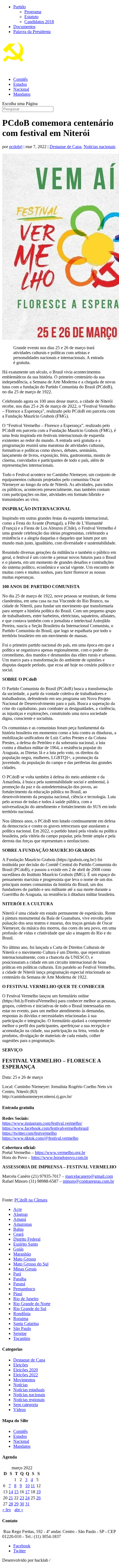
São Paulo (22, 1328)
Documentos (24, 26)
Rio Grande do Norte (31, 1303)
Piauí (17, 1293)
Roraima (20, 1318)
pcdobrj (15, 146)
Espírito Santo (25, 1244)
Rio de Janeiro (25, 1298)
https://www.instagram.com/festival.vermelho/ (42, 1123)
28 (11, 1504)
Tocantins (21, 1338)
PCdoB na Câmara (30, 1200)
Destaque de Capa (65, 146)
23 (22, 1497)
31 (27, 1504)
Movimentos (24, 1379)
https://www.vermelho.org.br (60, 1152)
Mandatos (21, 94)
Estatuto (31, 16)
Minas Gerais (25, 1269)
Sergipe (20, 1333)
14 (11, 1491)
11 (33, 1485)
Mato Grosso (24, 1259)
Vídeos (19, 1409)
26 (38, 1497)
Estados (20, 84)
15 (16, 1491)
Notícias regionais (29, 1399)
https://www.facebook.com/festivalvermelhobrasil (45, 1128)
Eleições (20, 1365)
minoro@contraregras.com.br (88, 1181)
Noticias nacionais (99, 146)
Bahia (18, 1229)
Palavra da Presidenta (32, 31)
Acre (17, 1209)
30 (22, 1504)
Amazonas (22, 1224)
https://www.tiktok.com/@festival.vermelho (40, 1138)
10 (27, 1485)
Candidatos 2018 (39, 21)
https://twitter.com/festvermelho (29, 1133)
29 (16, 1504)
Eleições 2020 (25, 1370)
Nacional (21, 89)
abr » (18, 1509)
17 (27, 1491)
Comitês (20, 79)
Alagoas (20, 1214)
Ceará (18, 1234)
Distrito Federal (26, 1239)
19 (38, 1491)
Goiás (18, 1249)
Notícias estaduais (29, 1389)
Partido (19, 6)
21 (11, 1497)
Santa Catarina (26, 1323)
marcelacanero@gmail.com (89, 1176)
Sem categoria (25, 1404)
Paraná (19, 1283)
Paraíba (19, 1278)
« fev (6, 1509)
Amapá (19, 1219)
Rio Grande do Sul (29, 1308)
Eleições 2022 (25, 1374)
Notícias (20, 1384)
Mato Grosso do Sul (30, 1264)
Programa (32, 11)
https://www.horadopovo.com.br (59, 1157)
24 (27, 1497)
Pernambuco (24, 1288)
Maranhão (22, 1254)
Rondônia (21, 1313)
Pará (17, 1274)
